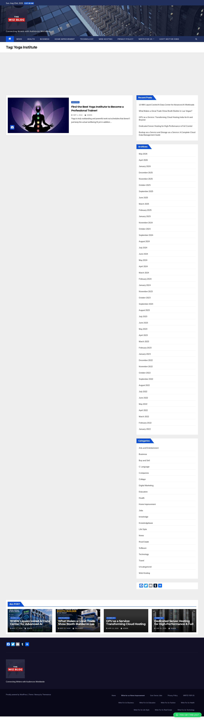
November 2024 (146, 223)
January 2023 (145, 354)
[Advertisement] (102, 70)
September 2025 (146, 191)
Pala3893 (79, 628)
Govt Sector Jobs (169, 39)
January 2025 (145, 216)
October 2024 (144, 229)
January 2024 (145, 285)
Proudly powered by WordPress (17, 694)
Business (44, 39)
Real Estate (144, 542)
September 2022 (146, 379)
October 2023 (144, 298)
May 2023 (143, 329)
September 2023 (146, 304)
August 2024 (144, 241)
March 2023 (144, 342)
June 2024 (143, 254)
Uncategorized (145, 567)
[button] (196, 39)
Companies (144, 473)
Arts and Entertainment (148, 448)
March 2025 (144, 204)
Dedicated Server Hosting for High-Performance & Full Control (165, 126)
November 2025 (146, 179)
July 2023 (143, 317)
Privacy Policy (125, 39)
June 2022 (143, 398)
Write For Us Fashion (168, 703)
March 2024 (144, 273)
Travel (141, 561)
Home (114, 695)
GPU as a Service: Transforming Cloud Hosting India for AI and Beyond (126, 624)
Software (143, 548)
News (19, 39)
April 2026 (143, 160)
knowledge (143, 517)
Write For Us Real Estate (163, 710)
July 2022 (143, 392)
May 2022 (143, 404)
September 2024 (146, 235)
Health (31, 39)
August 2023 (144, 310)
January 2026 (145, 166)
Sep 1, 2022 (78, 115)
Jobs (141, 511)
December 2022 (146, 360)
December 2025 (146, 173)
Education (75, 102)
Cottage (142, 479)
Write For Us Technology (186, 710)
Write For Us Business (126, 703)
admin (89, 115)
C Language (144, 467)
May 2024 (143, 260)
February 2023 (145, 348)
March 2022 (144, 417)
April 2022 (143, 410)
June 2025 (143, 198)
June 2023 (143, 323)
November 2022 (146, 367)
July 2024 (143, 248)
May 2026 (143, 154)
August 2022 (144, 385)
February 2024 (145, 279)
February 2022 (145, 423)
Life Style (143, 529)
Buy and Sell (144, 461)
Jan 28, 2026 (161, 628)
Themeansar (46, 694)
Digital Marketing (146, 486)
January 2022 (145, 429)
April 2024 (143, 266)
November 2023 (146, 291)
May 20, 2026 (65, 628)
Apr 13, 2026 (113, 628)
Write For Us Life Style (141, 710)
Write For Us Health (187, 703)
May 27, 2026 (17, 628)
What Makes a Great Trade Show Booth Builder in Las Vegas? (165, 111)
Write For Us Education (147, 703)
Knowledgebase (146, 523)
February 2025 (145, 210)
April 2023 (143, 335)
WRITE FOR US (145, 39)
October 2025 (144, 185)
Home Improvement (65, 39)
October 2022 (144, 373)
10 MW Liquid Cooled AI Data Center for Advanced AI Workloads (166, 105)
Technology (87, 39)
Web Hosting (106, 39)
